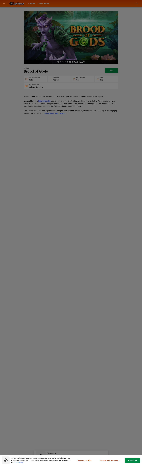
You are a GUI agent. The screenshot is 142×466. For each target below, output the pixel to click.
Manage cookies (84, 460)
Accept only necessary (109, 460)
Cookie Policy (18, 462)
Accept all (132, 460)
